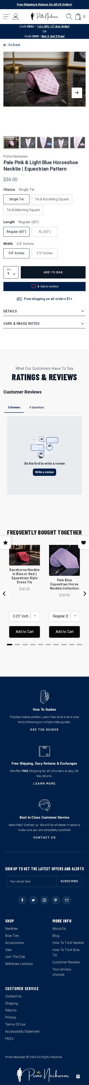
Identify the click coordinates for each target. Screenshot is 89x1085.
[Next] (84, 593)
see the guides (44, 729)
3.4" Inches (16, 253)
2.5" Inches (45, 253)
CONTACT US (44, 837)
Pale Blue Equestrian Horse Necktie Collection (64, 584)
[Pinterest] (55, 900)
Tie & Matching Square (23, 210)
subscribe (69, 881)
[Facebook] (22, 900)
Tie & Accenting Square (52, 199)
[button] (6, 16)
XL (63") (45, 231)
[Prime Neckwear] (44, 16)
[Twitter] (33, 900)
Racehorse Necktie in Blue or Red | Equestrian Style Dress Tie (24, 576)
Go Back (14, 45)
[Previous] (4, 593)
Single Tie (16, 199)
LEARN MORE (44, 783)
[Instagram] (44, 900)
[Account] (16, 16)
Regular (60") (16, 231)
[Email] (66, 900)
